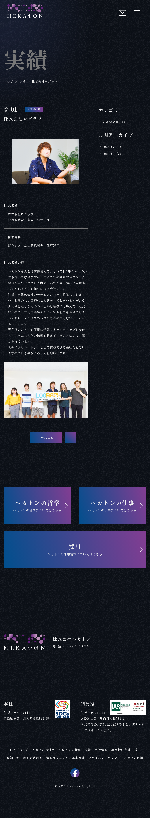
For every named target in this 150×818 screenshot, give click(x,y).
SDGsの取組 (133, 757)
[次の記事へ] (70, 437)
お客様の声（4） (115, 122)
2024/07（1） (113, 146)
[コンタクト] (122, 12)
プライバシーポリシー (105, 757)
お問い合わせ (33, 757)
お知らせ (13, 757)
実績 (88, 749)
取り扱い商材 (121, 749)
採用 (137, 749)
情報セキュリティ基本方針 (65, 757)
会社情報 (101, 749)
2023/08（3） (113, 154)
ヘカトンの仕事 (70, 749)
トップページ (19, 749)
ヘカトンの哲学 (43, 749)
